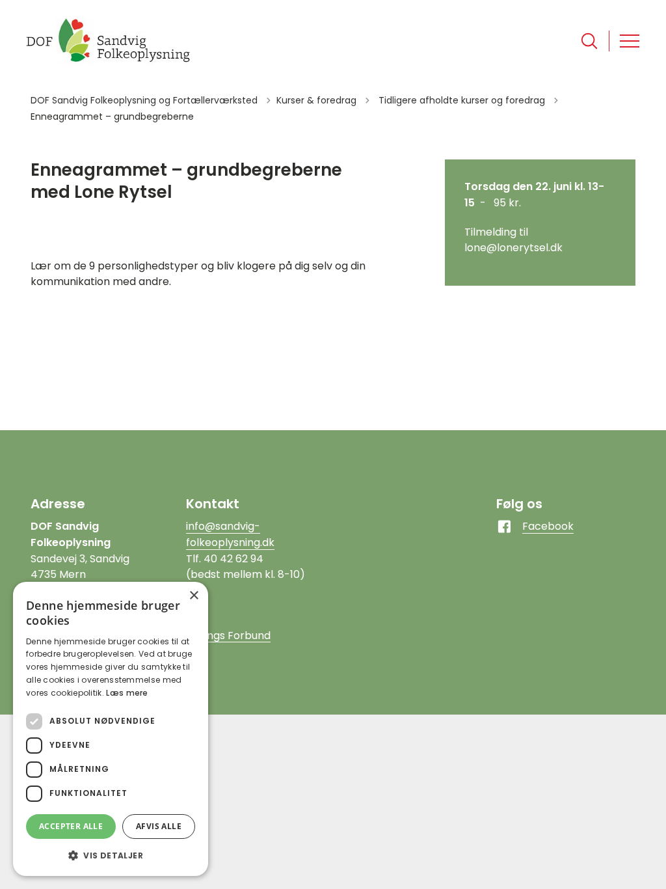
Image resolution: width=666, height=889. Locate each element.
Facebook (548, 526)
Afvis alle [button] (158, 826)
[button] (110, 855)
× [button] (193, 596)
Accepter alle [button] (71, 826)
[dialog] (110, 729)
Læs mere (127, 692)
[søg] (589, 41)
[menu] (629, 41)
